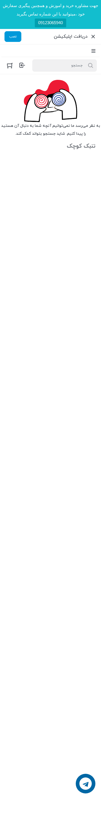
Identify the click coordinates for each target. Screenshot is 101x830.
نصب (13, 36)
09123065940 (50, 22)
